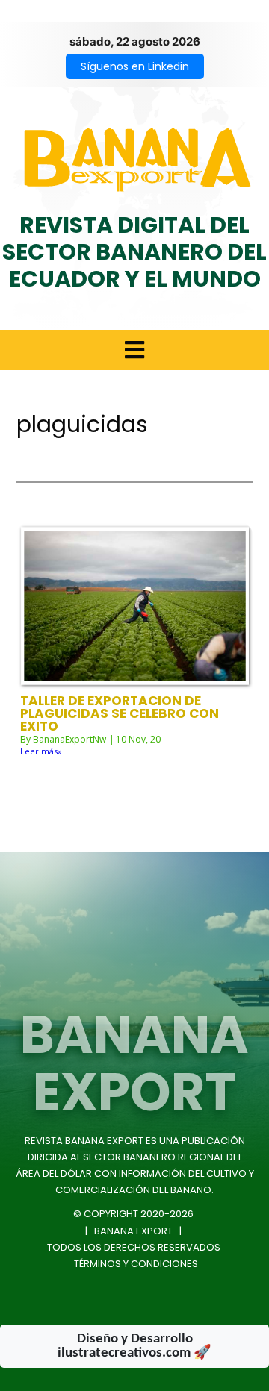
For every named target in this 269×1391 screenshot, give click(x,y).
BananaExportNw (69, 739)
